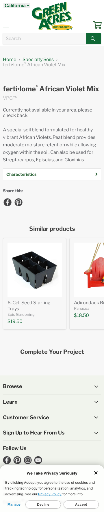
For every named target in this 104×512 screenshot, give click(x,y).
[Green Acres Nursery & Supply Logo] (52, 15)
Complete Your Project (52, 352)
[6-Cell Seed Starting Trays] (35, 270)
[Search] (93, 38)
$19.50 (15, 321)
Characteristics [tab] (21, 174)
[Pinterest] (18, 202)
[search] (44, 38)
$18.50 (81, 315)
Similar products (52, 229)
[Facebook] (7, 202)
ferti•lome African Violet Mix (51, 89)
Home (9, 59)
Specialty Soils (38, 59)
